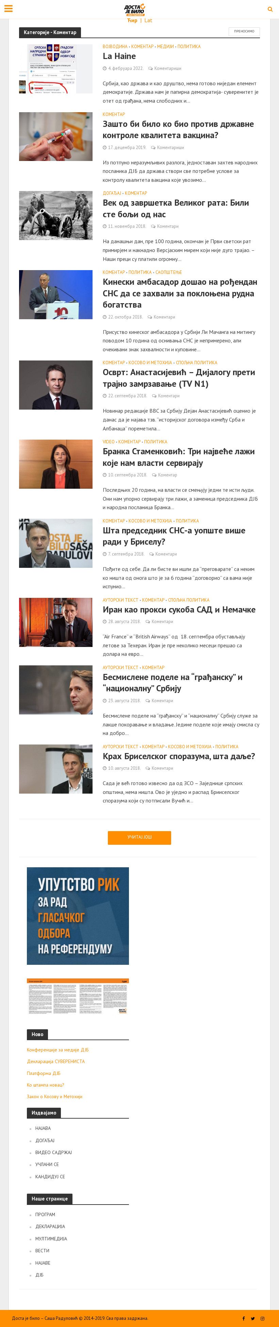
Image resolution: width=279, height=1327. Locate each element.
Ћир (133, 20)
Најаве (42, 1263)
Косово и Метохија (150, 363)
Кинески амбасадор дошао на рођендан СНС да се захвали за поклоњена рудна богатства (180, 293)
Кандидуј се (50, 1177)
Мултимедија (51, 1239)
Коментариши (167, 68)
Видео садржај (53, 1152)
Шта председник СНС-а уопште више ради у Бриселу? (174, 536)
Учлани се (47, 1164)
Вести (42, 1251)
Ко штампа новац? (45, 1085)
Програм (45, 1214)
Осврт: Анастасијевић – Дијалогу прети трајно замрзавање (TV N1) (179, 377)
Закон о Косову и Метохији (54, 1096)
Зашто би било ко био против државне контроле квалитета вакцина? (178, 129)
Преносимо (244, 31)
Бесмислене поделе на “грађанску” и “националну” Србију (173, 682)
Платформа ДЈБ (44, 1073)
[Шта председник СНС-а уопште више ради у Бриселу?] (56, 542)
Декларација (50, 1226)
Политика (189, 46)
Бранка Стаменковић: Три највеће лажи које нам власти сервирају (179, 456)
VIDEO (109, 442)
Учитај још (140, 837)
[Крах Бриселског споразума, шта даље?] (56, 768)
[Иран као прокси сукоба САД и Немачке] (56, 621)
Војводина (115, 46)
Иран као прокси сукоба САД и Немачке (179, 609)
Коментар (142, 46)
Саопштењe (168, 272)
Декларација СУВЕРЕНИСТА (56, 1061)
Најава (43, 1128)
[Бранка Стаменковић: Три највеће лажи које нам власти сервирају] (56, 463)
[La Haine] (56, 68)
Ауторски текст (120, 600)
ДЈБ (39, 1275)
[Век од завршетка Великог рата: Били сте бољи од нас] (56, 214)
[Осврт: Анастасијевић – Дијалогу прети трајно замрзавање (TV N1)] (56, 384)
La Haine (119, 55)
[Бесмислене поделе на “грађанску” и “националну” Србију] (56, 689)
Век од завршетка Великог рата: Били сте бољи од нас (176, 208)
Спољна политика (196, 363)
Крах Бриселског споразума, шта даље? (179, 756)
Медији (165, 46)
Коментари (168, 226)
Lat (148, 20)
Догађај (112, 193)
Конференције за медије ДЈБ (58, 1050)
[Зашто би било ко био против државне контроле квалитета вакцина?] (56, 136)
